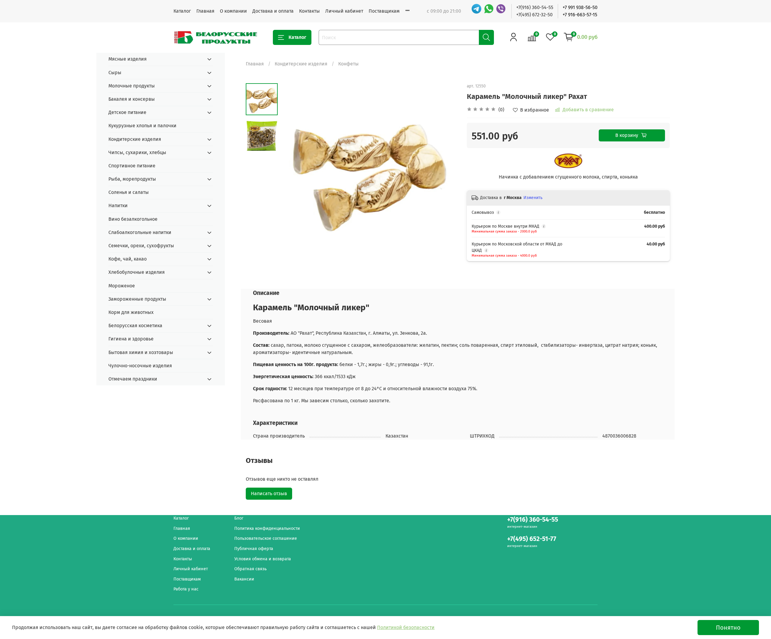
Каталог (182, 11)
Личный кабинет (344, 11)
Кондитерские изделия (301, 64)
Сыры (114, 72)
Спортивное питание (131, 166)
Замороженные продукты (137, 299)
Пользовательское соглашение (265, 538)
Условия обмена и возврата (262, 558)
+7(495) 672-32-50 (534, 14)
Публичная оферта (253, 548)
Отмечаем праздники (132, 379)
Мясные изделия (127, 59)
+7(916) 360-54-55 (534, 7)
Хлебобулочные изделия (136, 272)
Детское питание (127, 112)
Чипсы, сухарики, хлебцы (137, 152)
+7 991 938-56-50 (580, 7)
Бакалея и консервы (131, 99)
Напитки (118, 205)
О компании (233, 11)
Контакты (309, 11)
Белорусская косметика (135, 325)
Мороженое (121, 286)
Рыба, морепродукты (132, 179)
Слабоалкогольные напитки (139, 232)
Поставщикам (384, 11)
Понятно (728, 627)
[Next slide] (446, 172)
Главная (205, 11)
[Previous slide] (293, 172)
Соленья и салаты (128, 192)
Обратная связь (250, 568)
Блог (238, 518)
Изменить (532, 197)
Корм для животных (131, 312)
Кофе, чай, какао (127, 259)
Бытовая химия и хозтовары (140, 352)
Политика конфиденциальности (267, 528)
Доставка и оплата (273, 11)
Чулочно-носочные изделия (140, 366)
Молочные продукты (131, 86)
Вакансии (244, 579)
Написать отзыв (269, 493)
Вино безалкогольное (133, 219)
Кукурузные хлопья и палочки (142, 125)
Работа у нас (185, 589)
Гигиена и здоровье (131, 339)
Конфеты (348, 64)
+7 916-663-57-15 (580, 14)
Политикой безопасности (406, 627)
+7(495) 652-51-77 (531, 539)
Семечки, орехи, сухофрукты (141, 245)
